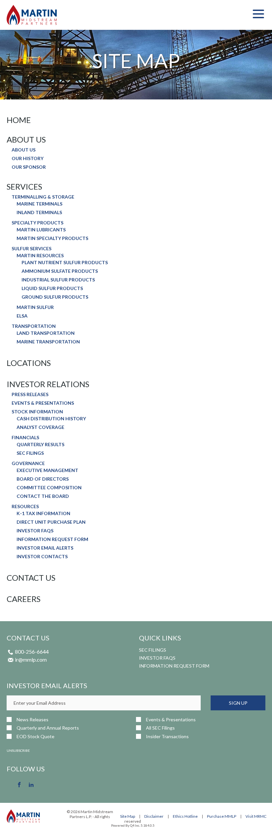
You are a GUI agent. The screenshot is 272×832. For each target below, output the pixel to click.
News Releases (32, 719)
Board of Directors (43, 479)
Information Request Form (52, 539)
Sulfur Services (31, 248)
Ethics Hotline (185, 816)
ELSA (22, 316)
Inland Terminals (39, 212)
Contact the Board (43, 496)
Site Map (127, 816)
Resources (25, 506)
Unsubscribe (18, 750)
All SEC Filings (160, 727)
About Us (26, 140)
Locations (29, 363)
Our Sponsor (29, 167)
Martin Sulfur (35, 307)
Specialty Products (37, 222)
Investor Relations (48, 384)
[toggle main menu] (258, 15)
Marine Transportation (48, 341)
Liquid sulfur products (52, 288)
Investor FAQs (35, 530)
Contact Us (31, 578)
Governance (28, 463)
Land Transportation (46, 333)
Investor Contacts (42, 556)
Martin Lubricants (41, 229)
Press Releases (30, 394)
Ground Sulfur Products (55, 297)
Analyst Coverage (40, 427)
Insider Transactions (167, 736)
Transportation (34, 326)
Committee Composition (49, 487)
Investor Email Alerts (45, 548)
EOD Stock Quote (35, 736)
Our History (27, 158)
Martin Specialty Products (52, 238)
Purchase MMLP (221, 816)
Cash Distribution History (51, 418)
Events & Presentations (43, 403)
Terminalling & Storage (43, 197)
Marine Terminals (39, 204)
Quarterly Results (40, 444)
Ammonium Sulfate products (60, 271)
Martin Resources (40, 255)
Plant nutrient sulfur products (65, 262)
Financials (25, 437)
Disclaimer (154, 816)
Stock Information (37, 411)
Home (19, 120)
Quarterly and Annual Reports (48, 727)
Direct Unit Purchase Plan (51, 522)
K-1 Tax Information (43, 513)
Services (24, 187)
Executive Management (47, 470)
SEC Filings (30, 453)
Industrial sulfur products (58, 279)
